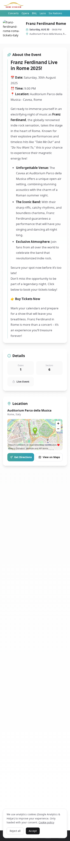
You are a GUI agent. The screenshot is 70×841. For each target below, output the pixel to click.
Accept (33, 831)
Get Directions (23, 457)
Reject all (15, 831)
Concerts (13, 13)
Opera (25, 13)
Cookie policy (46, 822)
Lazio (43, 13)
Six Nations (55, 13)
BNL (34, 13)
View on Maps (51, 457)
